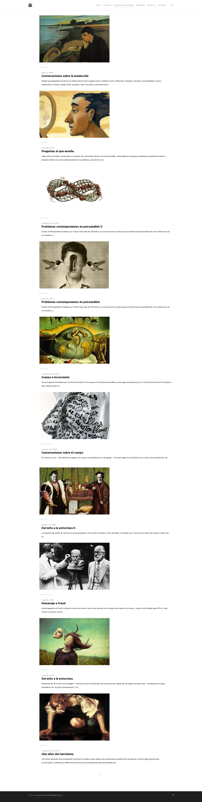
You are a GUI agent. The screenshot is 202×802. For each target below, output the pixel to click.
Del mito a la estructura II (58, 528)
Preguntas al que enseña (57, 151)
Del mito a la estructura (57, 679)
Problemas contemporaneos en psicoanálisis (70, 302)
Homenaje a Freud (53, 603)
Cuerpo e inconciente (55, 377)
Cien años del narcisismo (57, 754)
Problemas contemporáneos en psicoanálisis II (71, 227)
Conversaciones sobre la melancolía (64, 76)
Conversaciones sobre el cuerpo (62, 453)
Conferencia (45, 444)
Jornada (43, 67)
